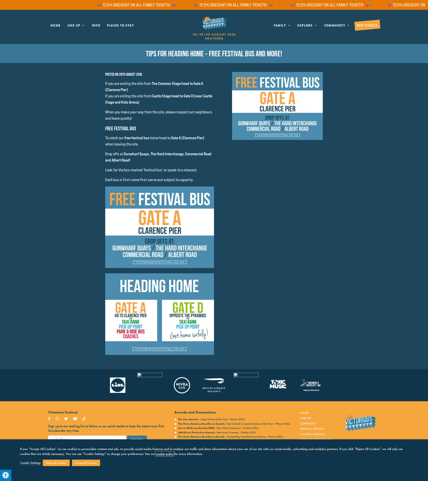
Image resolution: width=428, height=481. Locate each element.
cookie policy (164, 454)
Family (280, 25)
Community (335, 25)
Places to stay (120, 25)
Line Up (73, 25)
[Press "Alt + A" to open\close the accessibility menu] (5, 475)
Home (55, 25)
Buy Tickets (367, 25)
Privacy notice (312, 429)
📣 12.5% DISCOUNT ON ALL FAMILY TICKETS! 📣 (121, 5)
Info (96, 25)
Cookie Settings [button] (30, 463)
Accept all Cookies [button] (86, 463)
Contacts (307, 423)
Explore (305, 25)
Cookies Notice (312, 434)
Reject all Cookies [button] (56, 463)
